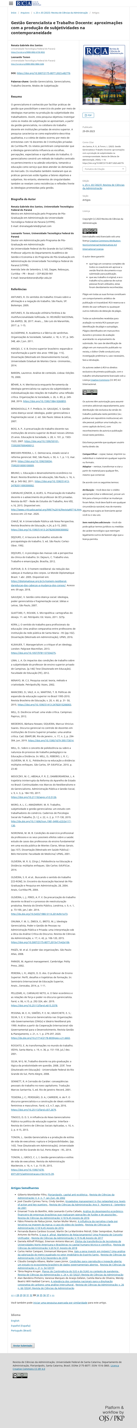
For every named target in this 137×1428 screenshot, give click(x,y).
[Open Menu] (11, 3)
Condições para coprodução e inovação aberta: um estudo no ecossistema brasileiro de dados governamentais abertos (70, 1263)
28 (17, 1295)
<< (12, 1295)
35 (41, 1295)
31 (27, 1295)
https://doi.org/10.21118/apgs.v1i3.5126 (33, 797)
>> (53, 1295)
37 (47, 1295)
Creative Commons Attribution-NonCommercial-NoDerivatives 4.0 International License (102, 245)
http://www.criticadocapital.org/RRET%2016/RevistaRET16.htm (46, 509)
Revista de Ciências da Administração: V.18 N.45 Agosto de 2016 (53, 1218)
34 (37, 1295)
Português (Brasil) (21, 1330)
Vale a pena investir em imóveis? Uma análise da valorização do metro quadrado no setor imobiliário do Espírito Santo (71, 1253)
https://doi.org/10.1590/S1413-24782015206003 (44, 704)
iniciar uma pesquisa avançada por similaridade (60, 1302)
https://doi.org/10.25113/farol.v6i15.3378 (34, 1005)
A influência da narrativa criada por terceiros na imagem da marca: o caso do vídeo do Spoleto (68, 1223)
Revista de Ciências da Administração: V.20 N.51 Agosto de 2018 (71, 1246)
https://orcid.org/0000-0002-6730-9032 (28, 52)
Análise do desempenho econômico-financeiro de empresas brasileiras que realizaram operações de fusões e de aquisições (70, 1213)
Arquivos (25, 12)
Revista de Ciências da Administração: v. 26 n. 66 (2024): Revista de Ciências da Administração (71, 1286)
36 (44, 1295)
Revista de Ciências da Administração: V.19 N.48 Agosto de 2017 (67, 1238)
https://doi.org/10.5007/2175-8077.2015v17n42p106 (40, 942)
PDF (89, 115)
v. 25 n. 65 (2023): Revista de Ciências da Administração (61, 12)
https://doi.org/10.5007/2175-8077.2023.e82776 (43, 73)
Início (13, 12)
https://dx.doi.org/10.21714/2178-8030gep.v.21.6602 (40, 1038)
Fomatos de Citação (95, 168)
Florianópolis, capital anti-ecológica (68, 1194)
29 (21, 1295)
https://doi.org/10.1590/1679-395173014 (51, 740)
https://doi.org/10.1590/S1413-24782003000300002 (39, 529)
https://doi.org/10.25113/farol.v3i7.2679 (33, 1109)
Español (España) (20, 1325)
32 (31, 1295)
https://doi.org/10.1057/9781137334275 (33, 652)
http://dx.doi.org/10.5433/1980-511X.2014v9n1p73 (39, 913)
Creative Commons (99, 379)
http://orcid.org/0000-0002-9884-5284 (27, 64)
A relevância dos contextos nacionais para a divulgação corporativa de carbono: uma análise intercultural (65, 1283)
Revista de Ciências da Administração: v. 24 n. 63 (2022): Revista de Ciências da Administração (70, 1274)
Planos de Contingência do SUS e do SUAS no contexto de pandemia (80, 1271)
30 (24, 1295)
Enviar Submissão (22, 1345)
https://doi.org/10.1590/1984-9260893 (44, 401)
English (15, 1320)
